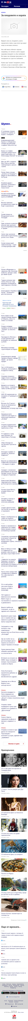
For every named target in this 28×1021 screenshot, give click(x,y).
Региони (17, 6)
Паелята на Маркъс (7, 873)
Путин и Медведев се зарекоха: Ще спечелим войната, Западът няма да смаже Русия (9, 272)
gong (4, 978)
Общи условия (21, 1012)
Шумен (5, 123)
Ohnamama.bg (16, 985)
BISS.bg (10, 985)
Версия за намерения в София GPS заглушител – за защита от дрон (9, 462)
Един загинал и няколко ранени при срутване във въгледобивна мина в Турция (9, 226)
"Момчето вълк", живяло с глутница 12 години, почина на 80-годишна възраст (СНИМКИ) (12, 935)
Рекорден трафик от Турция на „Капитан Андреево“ (8, 453)
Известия (15, 1006)
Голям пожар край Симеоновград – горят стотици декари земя (8, 244)
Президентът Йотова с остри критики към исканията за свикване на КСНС (9, 339)
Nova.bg (20, 986)
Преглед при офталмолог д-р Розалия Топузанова (9, 305)
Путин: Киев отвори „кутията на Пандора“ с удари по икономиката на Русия (9, 174)
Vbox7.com (8, 984)
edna (4, 953)
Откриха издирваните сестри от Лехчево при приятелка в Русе (9, 426)
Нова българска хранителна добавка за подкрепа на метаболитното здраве (9, 674)
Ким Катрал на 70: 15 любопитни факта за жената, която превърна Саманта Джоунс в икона (13, 948)
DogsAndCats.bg (20, 984)
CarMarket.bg (5, 985)
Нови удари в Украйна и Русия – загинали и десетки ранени (9, 292)
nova (4, 940)
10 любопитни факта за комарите (12, 854)
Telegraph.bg (13, 987)
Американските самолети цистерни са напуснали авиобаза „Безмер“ (8, 416)
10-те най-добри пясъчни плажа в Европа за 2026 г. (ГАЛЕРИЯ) (7, 587)
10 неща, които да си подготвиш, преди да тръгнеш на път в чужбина (13, 893)
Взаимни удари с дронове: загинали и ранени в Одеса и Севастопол (8, 185)
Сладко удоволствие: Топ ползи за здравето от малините (9, 509)
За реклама (10, 1000)
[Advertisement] (14, 105)
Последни (4, 6)
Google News (7, 86)
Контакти (11, 1002)
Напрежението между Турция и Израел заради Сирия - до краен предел (9, 359)
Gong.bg (14, 984)
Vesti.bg (15, 986)
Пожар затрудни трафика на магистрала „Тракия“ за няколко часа (9, 328)
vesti (4, 967)
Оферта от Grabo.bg (5, 300)
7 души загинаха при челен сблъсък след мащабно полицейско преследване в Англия (8, 282)
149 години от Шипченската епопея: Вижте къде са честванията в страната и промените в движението (13, 599)
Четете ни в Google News (14, 996)
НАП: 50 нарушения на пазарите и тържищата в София (9, 396)
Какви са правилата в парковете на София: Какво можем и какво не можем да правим (8, 528)
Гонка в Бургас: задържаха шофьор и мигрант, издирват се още (8, 720)
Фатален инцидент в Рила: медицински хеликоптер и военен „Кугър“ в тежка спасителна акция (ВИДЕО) (12, 696)
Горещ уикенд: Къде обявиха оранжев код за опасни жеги (8, 651)
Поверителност (10, 1004)
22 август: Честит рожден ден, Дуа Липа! (12, 790)
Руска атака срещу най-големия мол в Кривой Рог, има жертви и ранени (9, 574)
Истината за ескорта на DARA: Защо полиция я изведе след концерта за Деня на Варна (9, 661)
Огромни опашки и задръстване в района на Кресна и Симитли (8, 377)
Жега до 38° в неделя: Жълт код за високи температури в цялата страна (8, 164)
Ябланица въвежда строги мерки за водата (9, 348)
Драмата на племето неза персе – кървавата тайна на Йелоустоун (9, 386)
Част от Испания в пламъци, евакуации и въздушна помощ (8, 368)
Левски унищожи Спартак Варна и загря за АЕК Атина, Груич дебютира (13, 974)
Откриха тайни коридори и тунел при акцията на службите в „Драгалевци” (9, 707)
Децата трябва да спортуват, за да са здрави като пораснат (8, 609)
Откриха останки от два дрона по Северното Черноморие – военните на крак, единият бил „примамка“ (12, 733)
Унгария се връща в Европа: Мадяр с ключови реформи (8, 500)
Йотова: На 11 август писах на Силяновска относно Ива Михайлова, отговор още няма (11, 406)
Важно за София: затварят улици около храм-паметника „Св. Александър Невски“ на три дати (12, 153)
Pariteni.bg (6, 986)
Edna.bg (11, 986)
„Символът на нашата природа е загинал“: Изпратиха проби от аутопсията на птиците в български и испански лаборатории (14, 563)
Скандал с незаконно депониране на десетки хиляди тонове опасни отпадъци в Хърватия (9, 472)
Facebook (17, 86)
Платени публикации (18, 1000)
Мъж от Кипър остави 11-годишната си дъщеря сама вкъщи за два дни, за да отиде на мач (10, 551)
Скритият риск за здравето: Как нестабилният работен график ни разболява (11, 961)
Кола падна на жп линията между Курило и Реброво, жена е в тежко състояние (9, 318)
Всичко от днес (14, 744)
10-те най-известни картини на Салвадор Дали (11, 769)
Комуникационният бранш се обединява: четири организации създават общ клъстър (8, 142)
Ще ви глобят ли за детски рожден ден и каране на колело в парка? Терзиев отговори (10, 642)
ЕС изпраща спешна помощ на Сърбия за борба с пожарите (8, 132)
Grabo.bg (22, 985)
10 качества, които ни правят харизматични (10, 834)
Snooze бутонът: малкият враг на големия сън (11, 914)
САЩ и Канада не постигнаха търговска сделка (8, 444)
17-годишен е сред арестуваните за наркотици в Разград (8, 435)
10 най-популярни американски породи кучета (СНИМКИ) (8, 195)
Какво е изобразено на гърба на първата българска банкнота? (9, 518)
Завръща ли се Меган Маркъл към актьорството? (8, 683)
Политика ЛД (20, 1004)
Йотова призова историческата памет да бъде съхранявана (9, 204)
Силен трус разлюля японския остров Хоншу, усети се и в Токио (9, 235)
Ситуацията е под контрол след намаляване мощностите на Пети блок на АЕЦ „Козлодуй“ (12, 630)
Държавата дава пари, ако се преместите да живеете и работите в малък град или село (8, 619)
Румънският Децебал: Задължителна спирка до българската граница (9, 482)
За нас (5, 1000)
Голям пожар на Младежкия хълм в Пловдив (7, 216)
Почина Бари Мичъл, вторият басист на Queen (8, 491)
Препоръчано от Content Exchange (18, 920)
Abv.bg (3, 984)
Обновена (3, 690)
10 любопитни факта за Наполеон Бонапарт (12, 813)
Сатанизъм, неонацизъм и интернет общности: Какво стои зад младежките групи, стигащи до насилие (11, 540)
